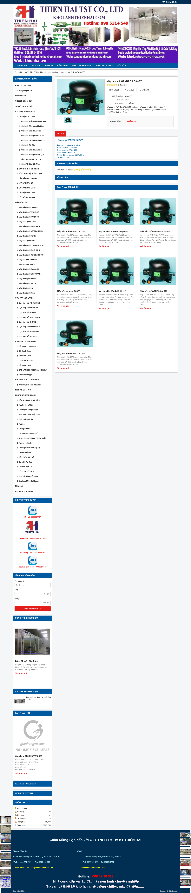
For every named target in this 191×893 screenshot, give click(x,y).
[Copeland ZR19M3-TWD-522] (32, 736)
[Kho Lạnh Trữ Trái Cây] (5, 829)
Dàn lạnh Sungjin (104, 65)
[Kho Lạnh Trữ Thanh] (5, 838)
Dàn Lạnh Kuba (25, 351)
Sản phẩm (48, 65)
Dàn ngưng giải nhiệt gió (28, 433)
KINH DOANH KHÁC (23, 86)
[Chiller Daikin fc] (185, 882)
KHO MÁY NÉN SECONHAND (27, 380)
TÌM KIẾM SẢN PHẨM (32, 609)
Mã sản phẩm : (117, 96)
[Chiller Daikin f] (185, 862)
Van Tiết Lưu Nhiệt (26, 405)
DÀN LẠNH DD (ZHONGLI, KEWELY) (33, 370)
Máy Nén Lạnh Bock (27, 293)
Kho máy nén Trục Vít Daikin (30, 385)
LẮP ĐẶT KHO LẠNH (27, 117)
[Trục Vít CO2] (185, 835)
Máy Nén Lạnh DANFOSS (29, 217)
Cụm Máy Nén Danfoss (28, 336)
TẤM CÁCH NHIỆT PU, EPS (31, 159)
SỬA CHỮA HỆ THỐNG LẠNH (31, 174)
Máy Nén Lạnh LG (26, 288)
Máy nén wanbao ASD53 (68, 291)
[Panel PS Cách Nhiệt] (5, 872)
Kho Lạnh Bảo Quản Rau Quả (32, 155)
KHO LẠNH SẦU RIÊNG (30, 164)
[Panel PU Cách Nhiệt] (5, 863)
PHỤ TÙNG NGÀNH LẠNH (25, 395)
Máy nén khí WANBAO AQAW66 (155, 231)
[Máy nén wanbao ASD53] (75, 271)
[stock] (185, 872)
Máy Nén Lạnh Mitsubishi (29, 269)
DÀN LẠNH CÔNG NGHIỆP (25, 341)
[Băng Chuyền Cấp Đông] (32, 641)
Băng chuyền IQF (25, 91)
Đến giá (18, 599)
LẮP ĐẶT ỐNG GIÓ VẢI (28, 178)
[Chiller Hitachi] (185, 842)
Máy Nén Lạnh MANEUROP (29, 226)
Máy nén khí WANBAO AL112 (112, 291)
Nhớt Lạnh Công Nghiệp (28, 410)
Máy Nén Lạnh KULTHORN (29, 250)
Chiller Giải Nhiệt (23, 101)
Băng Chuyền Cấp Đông (26, 661)
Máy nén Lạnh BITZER (27, 241)
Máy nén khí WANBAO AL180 (71, 353)
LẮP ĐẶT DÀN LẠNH (27, 193)
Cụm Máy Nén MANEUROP (29, 327)
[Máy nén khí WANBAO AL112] (116, 271)
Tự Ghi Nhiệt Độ (25, 452)
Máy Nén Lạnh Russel (27, 279)
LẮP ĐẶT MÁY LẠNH (27, 188)
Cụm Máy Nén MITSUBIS (28, 308)
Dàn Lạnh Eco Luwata (27, 346)
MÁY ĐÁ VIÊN (20, 96)
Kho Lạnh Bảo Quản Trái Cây (32, 136)
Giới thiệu (35, 65)
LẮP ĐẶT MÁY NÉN (26, 183)
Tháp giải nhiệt (24, 429)
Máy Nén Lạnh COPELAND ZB (31, 231)
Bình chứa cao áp (26, 419)
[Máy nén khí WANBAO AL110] (158, 271)
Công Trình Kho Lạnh (82, 65)
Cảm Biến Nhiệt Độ (26, 457)
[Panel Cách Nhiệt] (5, 855)
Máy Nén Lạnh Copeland (28, 207)
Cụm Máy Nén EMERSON (29, 331)
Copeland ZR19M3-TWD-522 (28, 756)
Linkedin (145, 90)
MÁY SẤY (19, 486)
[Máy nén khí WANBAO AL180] (75, 333)
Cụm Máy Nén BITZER (27, 313)
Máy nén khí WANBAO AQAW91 (113, 231)
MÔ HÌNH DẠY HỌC (23, 390)
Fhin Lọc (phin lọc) (26, 443)
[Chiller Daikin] (185, 852)
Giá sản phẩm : (116, 121)
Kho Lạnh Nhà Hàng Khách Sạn (33, 121)
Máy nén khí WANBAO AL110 (153, 291)
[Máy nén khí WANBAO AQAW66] (158, 211)
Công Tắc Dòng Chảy (27, 471)
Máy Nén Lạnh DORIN (27, 236)
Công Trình (62, 65)
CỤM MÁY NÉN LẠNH (24, 298)
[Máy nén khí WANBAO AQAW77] (80, 97)
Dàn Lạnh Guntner (26, 361)
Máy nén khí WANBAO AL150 (71, 231)
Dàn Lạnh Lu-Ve (25, 365)
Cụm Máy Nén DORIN (27, 322)
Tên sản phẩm (20, 581)
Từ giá (17, 590)
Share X (130, 90)
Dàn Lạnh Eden (25, 356)
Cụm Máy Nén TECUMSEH (29, 303)
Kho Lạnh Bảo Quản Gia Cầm (32, 126)
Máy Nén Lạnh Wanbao (28, 283)
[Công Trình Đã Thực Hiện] (5, 820)
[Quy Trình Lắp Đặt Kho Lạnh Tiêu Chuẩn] (19, 706)
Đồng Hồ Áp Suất (25, 462)
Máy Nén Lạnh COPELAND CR (31, 245)
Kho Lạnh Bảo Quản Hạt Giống (33, 140)
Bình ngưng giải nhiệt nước (29, 414)
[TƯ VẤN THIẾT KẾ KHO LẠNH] (5, 882)
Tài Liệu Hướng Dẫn (24, 106)
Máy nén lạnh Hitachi (27, 264)
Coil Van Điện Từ (25, 467)
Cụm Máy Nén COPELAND (29, 317)
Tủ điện (21, 424)
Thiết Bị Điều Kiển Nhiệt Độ (29, 448)
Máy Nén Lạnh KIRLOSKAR (30, 274)
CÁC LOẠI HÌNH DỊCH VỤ (25, 112)
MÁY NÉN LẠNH (21, 202)
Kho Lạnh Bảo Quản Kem (31, 131)
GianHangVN (173, 891)
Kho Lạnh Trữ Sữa (28, 145)
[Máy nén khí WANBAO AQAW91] (116, 211)
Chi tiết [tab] (60, 134)
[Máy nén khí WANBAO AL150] (75, 211)
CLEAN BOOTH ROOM (24, 491)
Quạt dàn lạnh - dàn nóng (28, 476)
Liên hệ (120, 65)
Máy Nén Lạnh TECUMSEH (29, 212)
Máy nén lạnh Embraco (28, 260)
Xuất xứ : (120, 100)
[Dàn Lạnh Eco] (5, 847)
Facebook (114, 90)
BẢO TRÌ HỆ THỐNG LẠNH (29, 169)
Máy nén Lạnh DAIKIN (27, 222)
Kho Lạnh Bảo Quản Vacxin (31, 150)
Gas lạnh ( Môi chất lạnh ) (29, 481)
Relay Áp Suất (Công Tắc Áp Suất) (32, 438)
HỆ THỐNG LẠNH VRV (28, 197)
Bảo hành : (119, 103)
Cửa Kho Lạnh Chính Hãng (29, 400)
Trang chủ (21, 65)
